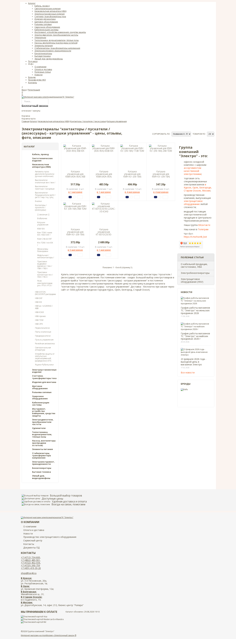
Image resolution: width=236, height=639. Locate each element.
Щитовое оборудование (40, 387)
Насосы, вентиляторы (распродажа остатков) (44, 443)
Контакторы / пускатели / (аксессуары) (41, 207)
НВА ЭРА (39, 324)
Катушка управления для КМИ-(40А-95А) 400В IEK (104, 175)
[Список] (148, 133)
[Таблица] (150, 133)
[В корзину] (70, 197)
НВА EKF (38, 298)
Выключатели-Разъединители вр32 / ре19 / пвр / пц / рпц (45, 195)
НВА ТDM (39, 320)
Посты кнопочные (43, 332)
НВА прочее (40, 316)
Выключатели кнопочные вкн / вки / (45, 181)
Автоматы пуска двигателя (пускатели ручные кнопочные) (44, 174)
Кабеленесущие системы (40, 404)
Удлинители (39, 428)
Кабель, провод (40, 154)
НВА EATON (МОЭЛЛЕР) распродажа (45, 293)
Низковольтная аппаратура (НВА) (41, 165)
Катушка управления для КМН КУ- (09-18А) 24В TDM (161, 175)
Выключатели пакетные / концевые (45, 187)
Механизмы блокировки (42, 250)
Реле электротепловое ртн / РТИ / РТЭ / (44, 283)
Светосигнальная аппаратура (43, 349)
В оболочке (42, 218)
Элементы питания (42, 449)
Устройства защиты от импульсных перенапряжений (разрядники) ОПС (44, 357)
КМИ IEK (41, 229)
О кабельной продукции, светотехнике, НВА (194, 265)
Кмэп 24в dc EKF (44, 239)
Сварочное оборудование (40, 397)
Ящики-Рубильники (44, 365)
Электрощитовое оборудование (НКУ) (192, 280)
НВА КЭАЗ (39, 312)
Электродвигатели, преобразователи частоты (42, 422)
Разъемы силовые (42, 392)
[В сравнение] (74, 197)
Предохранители (43, 336)
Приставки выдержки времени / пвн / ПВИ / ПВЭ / (44, 265)
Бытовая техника (41, 472)
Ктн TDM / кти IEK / (45, 244)
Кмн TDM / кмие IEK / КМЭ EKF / (44, 234)
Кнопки (38, 201)
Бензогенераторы (41, 468)
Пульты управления (44, 340)
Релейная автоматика (45, 344)
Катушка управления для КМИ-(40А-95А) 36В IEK (75, 175)
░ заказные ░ (43, 214)
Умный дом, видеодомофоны (41, 477)
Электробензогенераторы (195, 272)
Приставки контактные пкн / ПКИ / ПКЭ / (45, 274)
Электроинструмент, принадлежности (43, 463)
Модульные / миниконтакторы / (45, 256)
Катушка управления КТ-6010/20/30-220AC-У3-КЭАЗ (104, 233)
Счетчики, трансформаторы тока (44, 377)
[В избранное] (80, 197)
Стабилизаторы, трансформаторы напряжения (41, 455)
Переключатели (42, 328)
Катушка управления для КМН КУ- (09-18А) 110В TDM (132, 175)
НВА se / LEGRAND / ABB (44, 307)
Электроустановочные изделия (44, 371)
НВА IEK (38, 302)
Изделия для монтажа (44, 382)
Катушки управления (42, 223)
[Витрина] (147, 133)
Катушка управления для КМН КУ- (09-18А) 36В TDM (75, 233)
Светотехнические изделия (42, 159)
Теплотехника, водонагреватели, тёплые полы (42, 434)
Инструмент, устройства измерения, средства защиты (43, 412)
